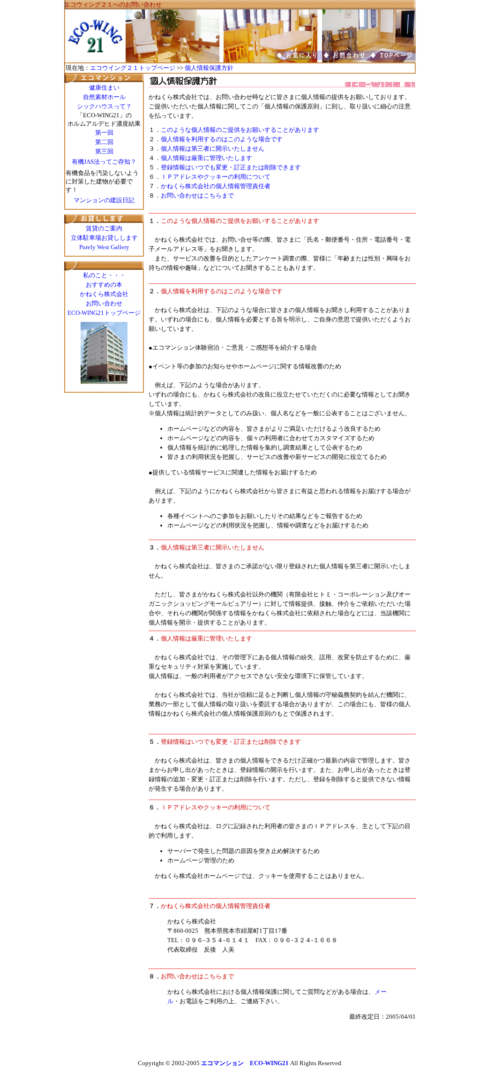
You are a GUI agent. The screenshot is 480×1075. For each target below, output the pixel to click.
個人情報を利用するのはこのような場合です (222, 139)
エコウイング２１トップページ (132, 67)
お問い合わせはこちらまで (197, 195)
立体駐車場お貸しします (104, 237)
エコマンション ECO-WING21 (245, 1063)
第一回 (104, 132)
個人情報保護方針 (209, 67)
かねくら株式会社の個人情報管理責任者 (215, 186)
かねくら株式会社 (104, 293)
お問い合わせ (104, 303)
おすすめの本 (104, 284)
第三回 (104, 151)
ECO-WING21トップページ (104, 312)
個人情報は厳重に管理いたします (206, 157)
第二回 (104, 141)
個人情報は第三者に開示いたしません (212, 148)
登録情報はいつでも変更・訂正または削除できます (231, 167)
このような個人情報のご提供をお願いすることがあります (240, 129)
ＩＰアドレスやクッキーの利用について (215, 176)
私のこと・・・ (104, 275)
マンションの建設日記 (104, 200)
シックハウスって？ (104, 106)
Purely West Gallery (104, 247)
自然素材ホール (104, 96)
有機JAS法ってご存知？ (104, 161)
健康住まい (104, 87)
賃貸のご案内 (104, 228)
